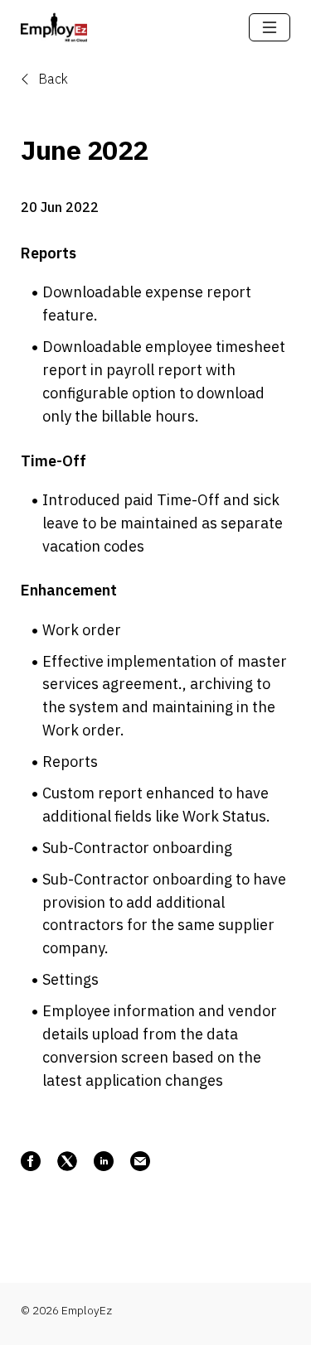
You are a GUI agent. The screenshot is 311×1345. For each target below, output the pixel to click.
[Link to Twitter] (67, 1161)
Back (51, 78)
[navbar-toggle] (269, 27)
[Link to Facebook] (31, 1161)
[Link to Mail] (140, 1161)
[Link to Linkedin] (104, 1161)
